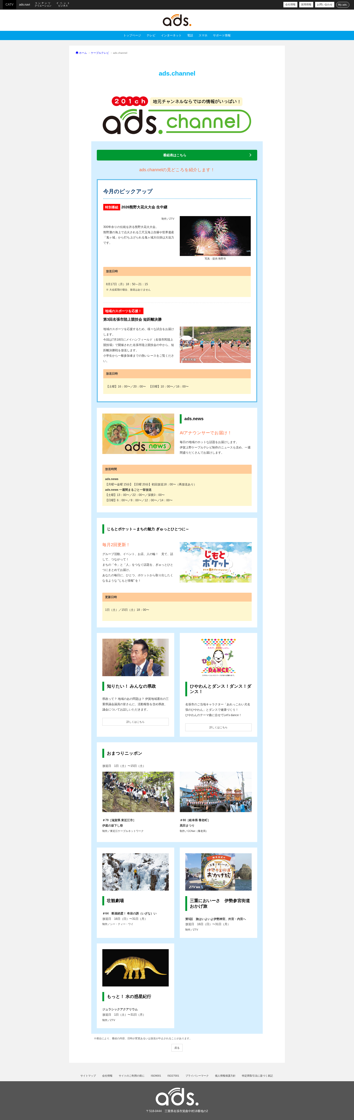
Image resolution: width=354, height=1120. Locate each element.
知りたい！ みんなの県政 (131, 686)
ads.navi (24, 4)
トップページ (132, 35)
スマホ (203, 35)
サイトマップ (88, 1075)
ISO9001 (156, 1075)
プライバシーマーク (197, 1075)
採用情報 (306, 4)
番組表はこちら (174, 155)
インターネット (171, 35)
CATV (9, 4)
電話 (190, 35)
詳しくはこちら (135, 721)
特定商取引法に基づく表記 (257, 1075)
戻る (177, 1047)
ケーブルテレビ (100, 53)
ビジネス (63, 4)
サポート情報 (222, 35)
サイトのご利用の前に (132, 1075)
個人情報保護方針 (225, 1075)
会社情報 (290, 4)
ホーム (82, 53)
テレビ (151, 35)
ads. (177, 20)
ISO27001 (173, 1075)
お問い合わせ (324, 4)
